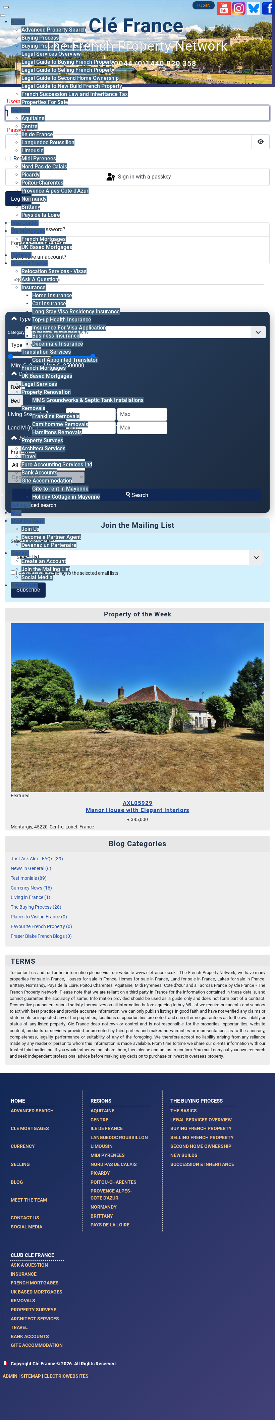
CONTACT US (25, 1217)
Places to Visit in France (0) (39, 917)
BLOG (17, 1182)
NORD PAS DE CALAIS (114, 1164)
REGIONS (101, 1101)
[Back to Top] (263, 1408)
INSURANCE (24, 1274)
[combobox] (145, 332)
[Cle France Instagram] (238, 8)
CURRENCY (23, 1146)
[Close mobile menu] (2, 15)
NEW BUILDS (184, 1155)
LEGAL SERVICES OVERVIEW (201, 1119)
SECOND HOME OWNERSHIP (200, 1146)
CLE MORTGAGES (30, 1128)
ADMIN (10, 1376)
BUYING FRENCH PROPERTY (201, 1128)
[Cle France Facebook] (268, 8)
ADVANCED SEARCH (32, 1110)
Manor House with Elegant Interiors (137, 806)
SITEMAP (31, 1376)
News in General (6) (31, 868)
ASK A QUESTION (29, 1265)
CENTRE (99, 1119)
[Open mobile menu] (6, 7)
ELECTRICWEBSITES (66, 1376)
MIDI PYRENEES (108, 1155)
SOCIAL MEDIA (26, 1226)
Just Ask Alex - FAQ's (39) (37, 859)
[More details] (137, 707)
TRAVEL (19, 1327)
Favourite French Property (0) (41, 926)
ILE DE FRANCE (107, 1128)
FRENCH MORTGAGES (35, 1282)
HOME (18, 1101)
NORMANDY (104, 1207)
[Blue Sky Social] (253, 8)
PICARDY (100, 1173)
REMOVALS (23, 1300)
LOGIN (204, 5)
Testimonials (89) (29, 878)
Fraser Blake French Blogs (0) (41, 936)
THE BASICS (183, 1110)
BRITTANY (102, 1216)
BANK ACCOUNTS (30, 1336)
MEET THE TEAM (29, 1200)
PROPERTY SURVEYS (34, 1309)
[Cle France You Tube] (224, 8)
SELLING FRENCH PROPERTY (202, 1137)
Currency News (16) (31, 888)
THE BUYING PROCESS (196, 1101)
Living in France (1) (30, 897)
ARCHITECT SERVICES (35, 1318)
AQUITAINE (102, 1110)
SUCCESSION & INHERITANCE (202, 1164)
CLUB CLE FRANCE (32, 1255)
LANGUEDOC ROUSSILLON (119, 1137)
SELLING (20, 1164)
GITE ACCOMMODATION (37, 1345)
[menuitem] (40, 38)
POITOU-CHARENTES (113, 1182)
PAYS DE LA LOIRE (110, 1224)
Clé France (136, 25)
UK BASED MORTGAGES (36, 1292)
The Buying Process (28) (36, 907)
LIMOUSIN (102, 1146)
